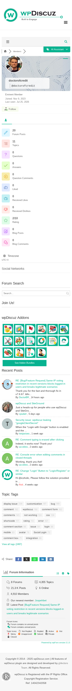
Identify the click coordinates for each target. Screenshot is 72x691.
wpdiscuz (28, 509)
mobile (7, 532)
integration (32, 538)
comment (9, 509)
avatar (22, 532)
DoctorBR (24, 397)
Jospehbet (40, 600)
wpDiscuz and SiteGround (30, 403)
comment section (13, 526)
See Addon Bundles (25, 363)
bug (53, 503)
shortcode (9, 520)
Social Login (40, 532)
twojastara (24, 433)
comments (9, 515)
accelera (23, 447)
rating (26, 520)
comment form (50, 509)
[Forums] (5, 51)
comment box (11, 538)
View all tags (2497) (12, 544)
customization (34, 503)
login (47, 526)
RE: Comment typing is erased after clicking (40, 439)
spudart (23, 414)
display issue (10, 503)
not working (30, 515)
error (41, 520)
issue (33, 526)
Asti (21, 484)
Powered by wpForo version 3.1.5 (55, 643)
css (48, 515)
